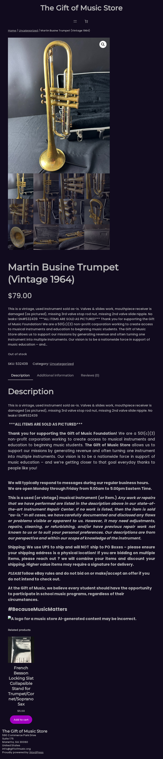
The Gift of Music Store (82, 7)
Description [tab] (20, 375)
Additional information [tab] (55, 375)
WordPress (36, 752)
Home (12, 30)
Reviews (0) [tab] (90, 375)
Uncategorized (28, 30)
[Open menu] (75, 21)
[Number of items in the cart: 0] (86, 21)
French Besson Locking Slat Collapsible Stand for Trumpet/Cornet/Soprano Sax (21, 685)
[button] (103, 44)
